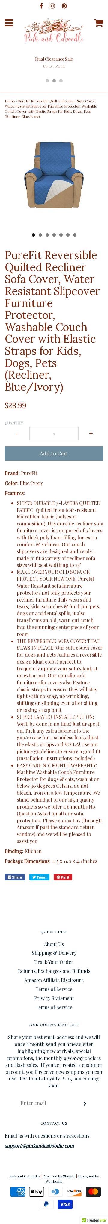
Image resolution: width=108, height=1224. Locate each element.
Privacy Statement (54, 998)
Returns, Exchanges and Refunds (54, 971)
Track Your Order (54, 962)
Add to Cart (54, 453)
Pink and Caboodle (24, 1176)
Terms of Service (54, 989)
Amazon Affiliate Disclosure (54, 980)
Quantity (14, 422)
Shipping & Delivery (54, 953)
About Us (54, 944)
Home (10, 101)
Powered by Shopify (59, 1176)
